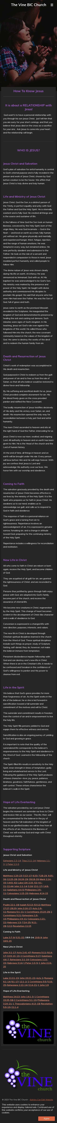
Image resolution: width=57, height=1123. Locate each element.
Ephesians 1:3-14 (12, 860)
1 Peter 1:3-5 (12, 864)
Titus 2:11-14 (29, 860)
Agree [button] (46, 1118)
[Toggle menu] (52, 5)
